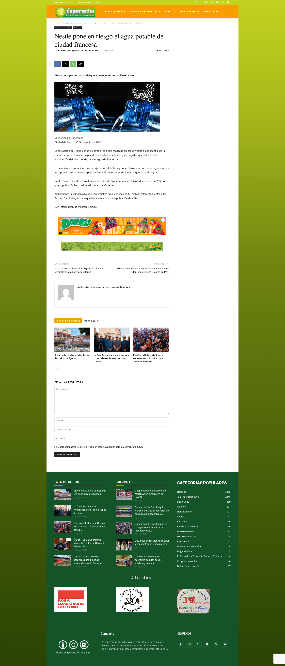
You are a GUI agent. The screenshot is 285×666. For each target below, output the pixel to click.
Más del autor (91, 320)
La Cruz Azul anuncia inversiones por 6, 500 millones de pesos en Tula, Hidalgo (112, 358)
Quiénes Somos (84, 2)
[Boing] (112, 226)
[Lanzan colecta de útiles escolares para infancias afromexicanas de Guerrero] (62, 560)
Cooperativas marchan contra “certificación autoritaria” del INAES (150, 494)
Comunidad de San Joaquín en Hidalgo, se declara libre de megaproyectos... (151, 527)
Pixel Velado (188, 11)
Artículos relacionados (68, 320)
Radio (168, 11)
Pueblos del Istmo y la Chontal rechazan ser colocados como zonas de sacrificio (148, 358)
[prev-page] (56, 368)
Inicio (56, 23)
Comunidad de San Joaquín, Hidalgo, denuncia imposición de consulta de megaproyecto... (152, 510)
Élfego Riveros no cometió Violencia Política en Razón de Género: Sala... (89, 543)
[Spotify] (217, 2)
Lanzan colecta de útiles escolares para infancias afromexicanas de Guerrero (88, 560)
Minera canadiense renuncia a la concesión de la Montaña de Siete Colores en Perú (143, 270)
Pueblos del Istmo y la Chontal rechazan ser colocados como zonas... (89, 526)
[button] (195, 2)
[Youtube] (228, 2)
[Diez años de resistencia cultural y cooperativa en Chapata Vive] (124, 544)
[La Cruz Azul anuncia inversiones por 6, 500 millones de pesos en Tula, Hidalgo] (112, 340)
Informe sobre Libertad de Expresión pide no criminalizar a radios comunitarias (78, 270)
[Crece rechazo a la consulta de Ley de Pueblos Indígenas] (72, 340)
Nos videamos (114, 11)
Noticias (87, 23)
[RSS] (211, 2)
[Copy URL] (80, 64)
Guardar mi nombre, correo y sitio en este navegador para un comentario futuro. (101, 446)
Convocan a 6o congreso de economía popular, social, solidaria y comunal (149, 560)
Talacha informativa (144, 11)
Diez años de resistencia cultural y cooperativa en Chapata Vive (152, 542)
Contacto (98, 2)
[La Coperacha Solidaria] (112, 246)
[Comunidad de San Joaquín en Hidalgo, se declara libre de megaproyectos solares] (124, 528)
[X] (222, 2)
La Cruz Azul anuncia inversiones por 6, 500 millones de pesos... (90, 510)
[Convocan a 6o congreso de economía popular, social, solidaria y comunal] (124, 560)
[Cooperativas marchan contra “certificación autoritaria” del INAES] (124, 494)
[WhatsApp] (73, 64)
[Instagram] (206, 2)
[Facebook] (200, 2)
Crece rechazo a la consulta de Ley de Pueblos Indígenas (90, 492)
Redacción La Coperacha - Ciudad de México (78, 50)
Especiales (211, 11)
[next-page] (62, 368)
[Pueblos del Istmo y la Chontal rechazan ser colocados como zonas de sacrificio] (151, 340)
